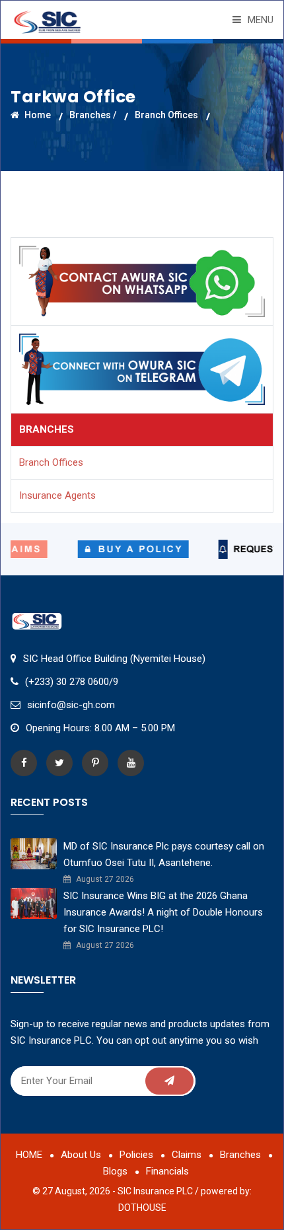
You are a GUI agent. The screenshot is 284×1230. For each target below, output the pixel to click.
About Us (81, 1155)
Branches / (92, 115)
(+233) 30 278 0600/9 (71, 682)
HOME (29, 1155)
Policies (136, 1155)
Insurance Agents (57, 495)
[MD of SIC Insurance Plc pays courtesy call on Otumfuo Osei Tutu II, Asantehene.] (34, 853)
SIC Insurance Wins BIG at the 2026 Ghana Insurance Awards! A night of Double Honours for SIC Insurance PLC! (163, 912)
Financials (167, 1171)
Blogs (115, 1171)
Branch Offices (166, 115)
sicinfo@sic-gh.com (71, 705)
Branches (240, 1155)
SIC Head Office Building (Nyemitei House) (114, 659)
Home (36, 115)
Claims (186, 1155)
